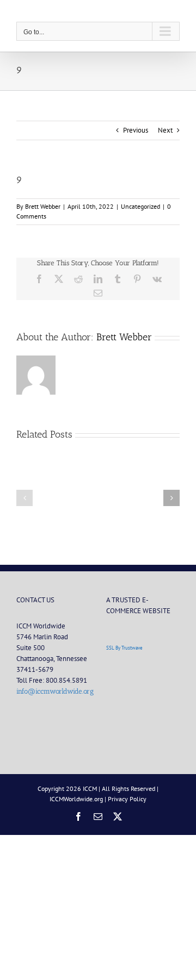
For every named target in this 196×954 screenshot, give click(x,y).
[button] (24, 498)
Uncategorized (140, 206)
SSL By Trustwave (124, 648)
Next (165, 130)
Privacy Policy (127, 799)
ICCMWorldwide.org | (79, 799)
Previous (135, 130)
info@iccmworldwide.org (55, 691)
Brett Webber (42, 206)
